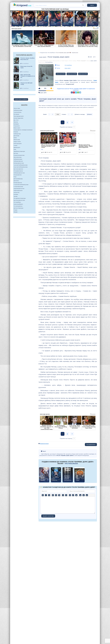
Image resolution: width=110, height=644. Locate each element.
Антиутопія (16, 192)
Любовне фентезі (18, 161)
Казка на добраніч (18, 204)
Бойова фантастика (19, 163)
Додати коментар (48, 516)
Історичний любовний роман (21, 184)
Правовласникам (44, 443)
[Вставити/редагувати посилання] (73, 495)
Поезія (15, 145)
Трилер (15, 196)
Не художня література (20, 198)
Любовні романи (18, 110)
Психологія (16, 126)
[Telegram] (80, 92)
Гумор (15, 137)
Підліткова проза (18, 190)
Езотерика (16, 114)
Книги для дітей (17, 143)
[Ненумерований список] (63, 495)
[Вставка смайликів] (70, 495)
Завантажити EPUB (71, 73)
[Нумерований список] (66, 495)
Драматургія (17, 147)
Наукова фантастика (19, 188)
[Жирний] (43, 495)
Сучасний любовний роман (20, 165)
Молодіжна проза (18, 170)
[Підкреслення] (49, 495)
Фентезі (16, 122)
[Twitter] (76, 92)
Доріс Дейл (42, 57)
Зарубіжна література (19, 151)
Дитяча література (18, 208)
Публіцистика (17, 133)
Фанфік (15, 212)
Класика (16, 131)
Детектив (16, 180)
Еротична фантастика (19, 200)
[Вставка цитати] (80, 495)
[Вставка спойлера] (83, 495)
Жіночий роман (17, 157)
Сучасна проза (17, 112)
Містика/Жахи (17, 202)
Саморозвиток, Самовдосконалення (23, 129)
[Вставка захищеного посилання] (76, 495)
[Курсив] (46, 495)
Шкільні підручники (18, 118)
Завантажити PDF (60, 73)
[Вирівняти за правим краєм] (59, 495)
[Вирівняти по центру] (56, 495)
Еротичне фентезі (18, 169)
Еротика (16, 153)
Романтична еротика (19, 155)
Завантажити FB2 (83, 73)
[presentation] (94, 27)
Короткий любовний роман (21, 167)
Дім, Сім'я (16, 120)
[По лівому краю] (53, 495)
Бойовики (16, 124)
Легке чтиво (17, 108)
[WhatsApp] (78, 92)
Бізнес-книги (17, 127)
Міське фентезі (17, 174)
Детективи (16, 135)
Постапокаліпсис (18, 206)
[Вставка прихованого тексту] (87, 495)
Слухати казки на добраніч (21, 99)
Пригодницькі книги (19, 116)
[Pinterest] (74, 92)
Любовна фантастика (19, 172)
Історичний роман (18, 186)
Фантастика (17, 139)
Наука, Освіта (17, 141)
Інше (15, 149)
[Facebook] (72, 92)
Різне (15, 176)
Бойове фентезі (18, 182)
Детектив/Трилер (18, 178)
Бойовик (16, 194)
